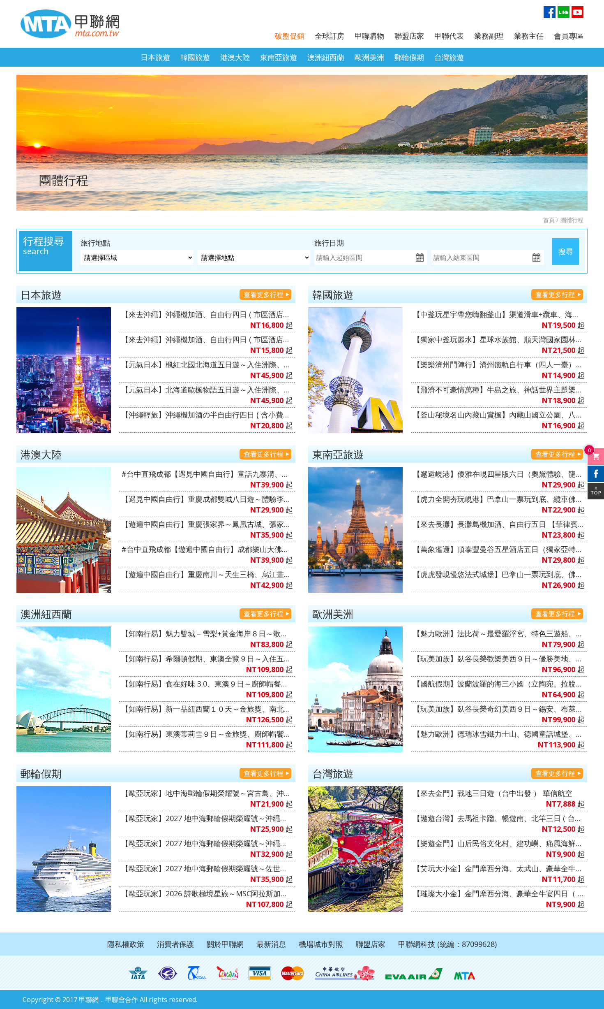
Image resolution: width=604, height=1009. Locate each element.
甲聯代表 (449, 36)
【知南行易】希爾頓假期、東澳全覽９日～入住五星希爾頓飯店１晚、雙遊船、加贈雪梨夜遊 (207, 658)
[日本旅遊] (63, 370)
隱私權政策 (125, 944)
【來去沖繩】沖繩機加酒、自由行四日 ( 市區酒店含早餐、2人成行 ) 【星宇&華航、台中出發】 (207, 314)
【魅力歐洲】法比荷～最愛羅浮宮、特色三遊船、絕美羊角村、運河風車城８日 (499, 633)
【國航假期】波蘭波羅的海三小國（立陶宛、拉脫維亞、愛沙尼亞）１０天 (499, 684)
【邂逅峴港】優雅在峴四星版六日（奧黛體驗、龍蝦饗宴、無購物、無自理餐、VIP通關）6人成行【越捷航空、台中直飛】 (499, 474)
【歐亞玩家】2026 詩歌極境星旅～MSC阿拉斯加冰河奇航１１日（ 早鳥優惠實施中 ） (207, 893)
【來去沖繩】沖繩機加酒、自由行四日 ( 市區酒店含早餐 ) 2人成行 (207, 339)
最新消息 (271, 944)
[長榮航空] (414, 973)
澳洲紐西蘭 (325, 57)
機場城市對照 (321, 944)
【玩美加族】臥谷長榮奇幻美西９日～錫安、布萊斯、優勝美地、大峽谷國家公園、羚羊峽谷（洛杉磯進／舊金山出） (499, 709)
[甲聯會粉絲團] (550, 12)
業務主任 (529, 36)
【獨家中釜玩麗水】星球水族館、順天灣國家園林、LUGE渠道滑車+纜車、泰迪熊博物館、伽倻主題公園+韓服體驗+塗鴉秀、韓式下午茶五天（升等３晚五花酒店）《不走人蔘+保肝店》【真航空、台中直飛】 (499, 339)
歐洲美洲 (369, 57)
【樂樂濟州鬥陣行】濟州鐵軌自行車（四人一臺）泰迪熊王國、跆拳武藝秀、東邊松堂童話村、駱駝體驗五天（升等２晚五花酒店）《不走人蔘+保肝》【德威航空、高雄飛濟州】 (499, 364)
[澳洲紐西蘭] (63, 689)
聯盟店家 (409, 36)
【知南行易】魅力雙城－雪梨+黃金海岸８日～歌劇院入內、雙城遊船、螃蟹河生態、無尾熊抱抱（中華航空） (207, 633)
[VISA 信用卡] (260, 973)
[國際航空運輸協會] (138, 973)
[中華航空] (345, 973)
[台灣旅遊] (355, 849)
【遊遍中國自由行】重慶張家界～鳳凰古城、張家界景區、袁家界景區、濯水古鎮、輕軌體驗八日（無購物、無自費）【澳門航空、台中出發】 (207, 524)
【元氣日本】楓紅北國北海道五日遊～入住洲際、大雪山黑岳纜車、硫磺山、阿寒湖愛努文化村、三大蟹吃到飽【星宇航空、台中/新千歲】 (207, 364)
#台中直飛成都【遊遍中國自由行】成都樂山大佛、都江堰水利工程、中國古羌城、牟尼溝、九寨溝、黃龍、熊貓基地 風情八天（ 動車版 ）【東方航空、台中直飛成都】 (207, 549)
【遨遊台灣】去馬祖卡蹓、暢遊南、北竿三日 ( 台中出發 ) (499, 818)
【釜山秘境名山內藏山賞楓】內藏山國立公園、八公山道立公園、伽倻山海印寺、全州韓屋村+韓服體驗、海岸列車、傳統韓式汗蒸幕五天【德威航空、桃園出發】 (499, 415)
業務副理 (489, 36)
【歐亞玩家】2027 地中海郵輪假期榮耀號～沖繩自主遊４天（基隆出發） (207, 818)
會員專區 (568, 36)
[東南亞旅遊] (355, 530)
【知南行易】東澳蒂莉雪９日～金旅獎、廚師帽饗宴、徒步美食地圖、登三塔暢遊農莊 (207, 734)
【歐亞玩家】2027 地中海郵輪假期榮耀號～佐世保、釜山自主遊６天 (207, 868)
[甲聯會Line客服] (563, 12)
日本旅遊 (155, 57)
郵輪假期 (409, 57)
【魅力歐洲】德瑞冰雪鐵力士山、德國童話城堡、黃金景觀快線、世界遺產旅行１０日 (499, 734)
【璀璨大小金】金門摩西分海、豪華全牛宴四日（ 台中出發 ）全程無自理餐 (499, 893)
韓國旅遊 (195, 57)
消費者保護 (175, 944)
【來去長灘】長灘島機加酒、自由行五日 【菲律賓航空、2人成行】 (499, 524)
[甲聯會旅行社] (70, 23)
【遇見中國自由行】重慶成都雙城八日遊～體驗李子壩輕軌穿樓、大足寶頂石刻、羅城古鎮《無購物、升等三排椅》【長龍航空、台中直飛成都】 (207, 499)
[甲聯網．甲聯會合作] (464, 973)
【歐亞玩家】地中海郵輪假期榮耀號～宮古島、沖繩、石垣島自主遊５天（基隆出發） (207, 793)
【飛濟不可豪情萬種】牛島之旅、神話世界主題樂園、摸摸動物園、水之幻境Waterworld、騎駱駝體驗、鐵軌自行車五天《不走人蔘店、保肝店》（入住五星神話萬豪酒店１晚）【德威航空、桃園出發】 (499, 389)
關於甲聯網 (225, 944)
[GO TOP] (596, 491)
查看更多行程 (263, 294)
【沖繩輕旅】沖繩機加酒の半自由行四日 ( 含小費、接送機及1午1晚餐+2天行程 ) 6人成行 (207, 415)
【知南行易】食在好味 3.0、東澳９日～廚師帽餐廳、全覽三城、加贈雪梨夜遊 (207, 684)
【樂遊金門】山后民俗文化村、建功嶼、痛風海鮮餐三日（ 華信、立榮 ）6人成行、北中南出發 (499, 843)
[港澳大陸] (63, 530)
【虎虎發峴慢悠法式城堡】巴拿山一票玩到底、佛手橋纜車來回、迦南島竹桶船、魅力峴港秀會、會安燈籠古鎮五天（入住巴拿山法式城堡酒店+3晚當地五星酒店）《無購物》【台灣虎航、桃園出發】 (499, 574)
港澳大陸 (235, 57)
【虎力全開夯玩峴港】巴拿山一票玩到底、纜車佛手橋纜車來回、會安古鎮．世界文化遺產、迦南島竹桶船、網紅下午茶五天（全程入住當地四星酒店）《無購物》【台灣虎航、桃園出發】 (499, 499)
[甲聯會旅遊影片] (577, 12)
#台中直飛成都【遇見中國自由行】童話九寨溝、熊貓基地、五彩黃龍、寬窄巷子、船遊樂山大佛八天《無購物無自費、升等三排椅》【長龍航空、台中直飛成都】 (207, 474)
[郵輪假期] (63, 849)
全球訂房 (329, 36)
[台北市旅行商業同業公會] (168, 973)
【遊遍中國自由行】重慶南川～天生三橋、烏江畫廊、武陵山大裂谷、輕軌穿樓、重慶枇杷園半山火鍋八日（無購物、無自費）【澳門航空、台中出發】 (207, 574)
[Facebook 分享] (596, 474)
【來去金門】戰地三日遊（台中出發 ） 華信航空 (492, 793)
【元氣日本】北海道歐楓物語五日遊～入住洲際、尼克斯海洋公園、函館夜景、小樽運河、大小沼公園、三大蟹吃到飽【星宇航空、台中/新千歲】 (207, 389)
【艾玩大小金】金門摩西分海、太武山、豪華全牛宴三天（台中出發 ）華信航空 (499, 868)
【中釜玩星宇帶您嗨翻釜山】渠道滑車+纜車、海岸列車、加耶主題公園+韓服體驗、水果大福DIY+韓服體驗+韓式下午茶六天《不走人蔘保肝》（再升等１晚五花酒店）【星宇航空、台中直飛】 (499, 314)
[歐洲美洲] (355, 689)
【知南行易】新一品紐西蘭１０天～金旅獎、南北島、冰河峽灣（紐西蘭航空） (207, 709)
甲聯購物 (369, 36)
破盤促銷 (289, 36)
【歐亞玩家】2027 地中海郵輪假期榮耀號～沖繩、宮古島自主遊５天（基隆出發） (207, 843)
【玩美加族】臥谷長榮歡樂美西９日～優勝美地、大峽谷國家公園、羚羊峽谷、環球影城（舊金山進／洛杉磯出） (499, 658)
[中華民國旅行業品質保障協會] (197, 973)
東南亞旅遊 (278, 57)
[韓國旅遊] (355, 370)
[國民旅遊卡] (227, 973)
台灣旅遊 (449, 57)
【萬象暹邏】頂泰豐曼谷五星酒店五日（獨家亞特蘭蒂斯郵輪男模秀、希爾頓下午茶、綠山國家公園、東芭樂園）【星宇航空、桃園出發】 (499, 549)
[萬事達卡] (292, 973)
